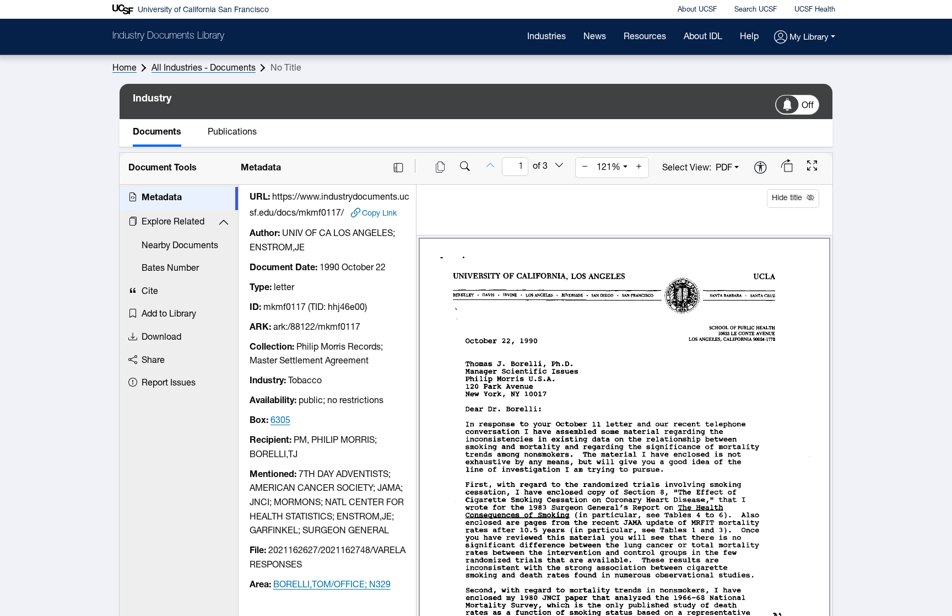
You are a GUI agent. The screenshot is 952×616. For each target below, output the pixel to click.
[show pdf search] (465, 167)
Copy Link (379, 214)
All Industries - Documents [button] (204, 68)
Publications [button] (232, 132)
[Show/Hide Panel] (398, 167)
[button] (805, 38)
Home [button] (124, 68)
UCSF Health (814, 9)
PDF (724, 168)
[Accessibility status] (760, 168)
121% (608, 167)
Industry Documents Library (168, 36)
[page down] (559, 166)
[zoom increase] (639, 168)
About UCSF (697, 9)
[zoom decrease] (585, 168)
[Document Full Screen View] (812, 167)
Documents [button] (157, 132)
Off (808, 105)
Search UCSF (755, 9)
